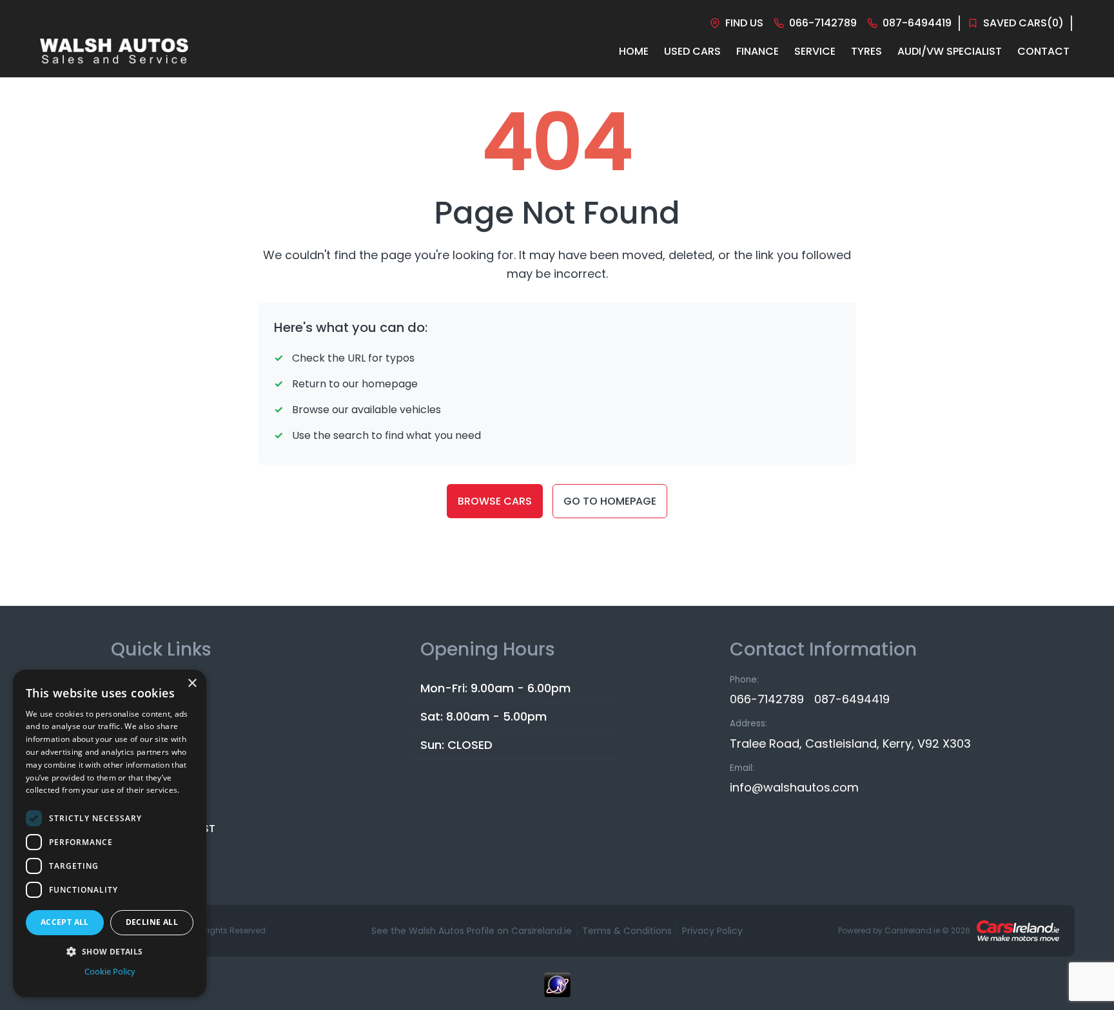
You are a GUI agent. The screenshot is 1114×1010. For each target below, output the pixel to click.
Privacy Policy (712, 930)
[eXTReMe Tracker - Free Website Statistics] (557, 991)
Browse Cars (495, 501)
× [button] (192, 683)
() (1023, 22)
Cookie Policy (109, 971)
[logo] (114, 51)
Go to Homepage (609, 501)
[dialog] (109, 833)
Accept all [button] (65, 922)
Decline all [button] (152, 922)
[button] (109, 951)
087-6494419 (852, 699)
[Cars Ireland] (1018, 930)
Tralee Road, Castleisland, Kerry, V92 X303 (850, 743)
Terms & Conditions (627, 930)
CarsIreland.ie (912, 930)
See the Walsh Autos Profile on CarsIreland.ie (471, 930)
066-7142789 (767, 699)
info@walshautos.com (794, 787)
